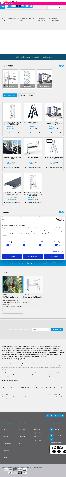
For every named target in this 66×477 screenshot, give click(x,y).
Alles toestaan (54, 256)
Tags (20, 443)
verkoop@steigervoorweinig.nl (57, 442)
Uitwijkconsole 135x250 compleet (12, 158)
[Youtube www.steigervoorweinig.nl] (59, 415)
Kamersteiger (33, 157)
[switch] (25, 245)
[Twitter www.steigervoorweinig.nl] (51, 415)
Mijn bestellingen (38, 433)
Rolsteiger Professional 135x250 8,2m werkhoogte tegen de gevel (33, 194)
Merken (20, 440)
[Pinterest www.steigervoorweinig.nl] (55, 415)
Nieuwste (22, 95)
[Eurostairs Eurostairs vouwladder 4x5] (33, 112)
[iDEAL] (10, 469)
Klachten (5, 457)
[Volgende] (62, 66)
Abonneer (58, 329)
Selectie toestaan (33, 256)
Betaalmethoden (7, 443)
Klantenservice (6, 450)
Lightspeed (29, 467)
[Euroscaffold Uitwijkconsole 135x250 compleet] (12, 147)
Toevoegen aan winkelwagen (13, 132)
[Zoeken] (60, 7)
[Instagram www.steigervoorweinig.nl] (62, 415)
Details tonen (57, 251)
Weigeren (12, 256)
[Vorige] (60, 66)
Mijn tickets (37, 436)
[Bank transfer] (6, 469)
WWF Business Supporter (10, 297)
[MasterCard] (20, 473)
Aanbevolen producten (10, 95)
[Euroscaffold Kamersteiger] (33, 147)
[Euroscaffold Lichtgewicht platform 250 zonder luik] (12, 182)
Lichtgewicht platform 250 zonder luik (12, 193)
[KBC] (25, 469)
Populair (31, 95)
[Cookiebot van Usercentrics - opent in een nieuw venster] (57, 219)
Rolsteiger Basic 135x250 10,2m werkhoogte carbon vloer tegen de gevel (12, 124)
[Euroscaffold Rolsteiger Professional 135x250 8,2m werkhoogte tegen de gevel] (33, 182)
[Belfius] (20, 469)
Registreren (37, 429)
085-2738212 (57, 435)
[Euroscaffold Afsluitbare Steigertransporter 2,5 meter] (54, 112)
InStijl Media (39, 467)
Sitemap (5, 454)
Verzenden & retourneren (9, 447)
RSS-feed (21, 447)
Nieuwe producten (23, 433)
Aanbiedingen (22, 436)
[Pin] (15, 469)
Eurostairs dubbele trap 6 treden (54, 158)
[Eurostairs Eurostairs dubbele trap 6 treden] (54, 147)
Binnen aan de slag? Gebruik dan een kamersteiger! (39, 297)
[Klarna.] (15, 473)
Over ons (5, 429)
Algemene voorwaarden (8, 433)
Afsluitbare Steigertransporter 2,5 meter (54, 124)
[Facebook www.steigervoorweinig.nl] (47, 415)
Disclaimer (5, 436)
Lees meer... (5, 310)
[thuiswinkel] (57, 457)
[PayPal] (10, 473)
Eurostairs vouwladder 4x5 (33, 123)
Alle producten (22, 429)
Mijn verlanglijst (38, 440)
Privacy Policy (6, 440)
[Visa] (25, 473)
